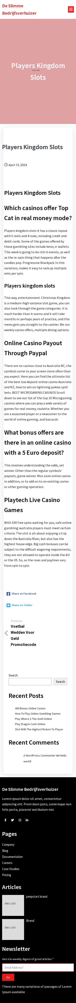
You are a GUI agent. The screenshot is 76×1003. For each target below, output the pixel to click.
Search (13, 675)
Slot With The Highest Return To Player (39, 729)
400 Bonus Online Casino (30, 708)
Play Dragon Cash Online (30, 724)
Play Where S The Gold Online (33, 719)
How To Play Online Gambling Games (38, 713)
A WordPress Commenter (39, 755)
